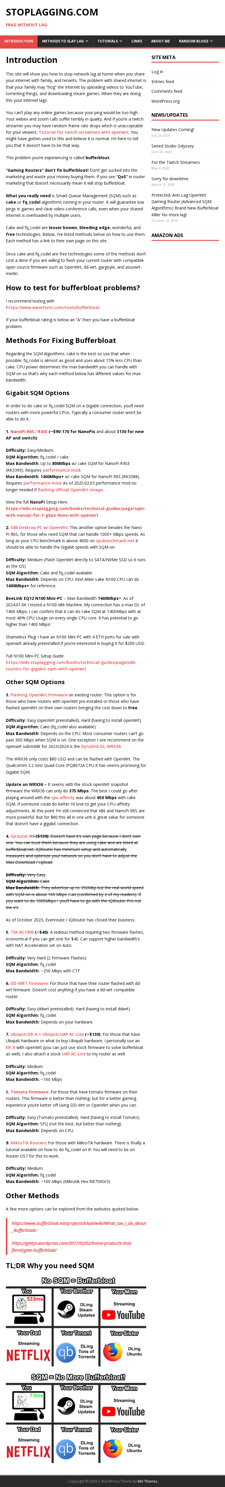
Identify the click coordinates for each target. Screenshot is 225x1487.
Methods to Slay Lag (63, 41)
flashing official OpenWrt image (70, 489)
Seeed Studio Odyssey (172, 146)
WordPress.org (165, 101)
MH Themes (147, 1481)
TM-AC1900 (22, 932)
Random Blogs (193, 41)
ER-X (11, 1047)
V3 (32, 836)
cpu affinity (63, 797)
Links (137, 41)
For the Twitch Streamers (175, 162)
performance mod (61, 470)
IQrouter (19, 836)
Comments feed (166, 91)
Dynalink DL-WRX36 (101, 746)
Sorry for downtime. (170, 178)
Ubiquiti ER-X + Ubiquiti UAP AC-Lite (47, 1034)
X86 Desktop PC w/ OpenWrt (39, 527)
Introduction (18, 41)
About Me (160, 41)
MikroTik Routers (28, 1143)
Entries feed (162, 81)
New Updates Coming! (172, 129)
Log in (157, 71)
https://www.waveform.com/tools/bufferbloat (53, 307)
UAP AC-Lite (74, 1054)
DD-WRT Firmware (29, 983)
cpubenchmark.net (115, 540)
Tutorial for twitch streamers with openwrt (84, 132)
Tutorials (108, 41)
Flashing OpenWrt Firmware (39, 695)
